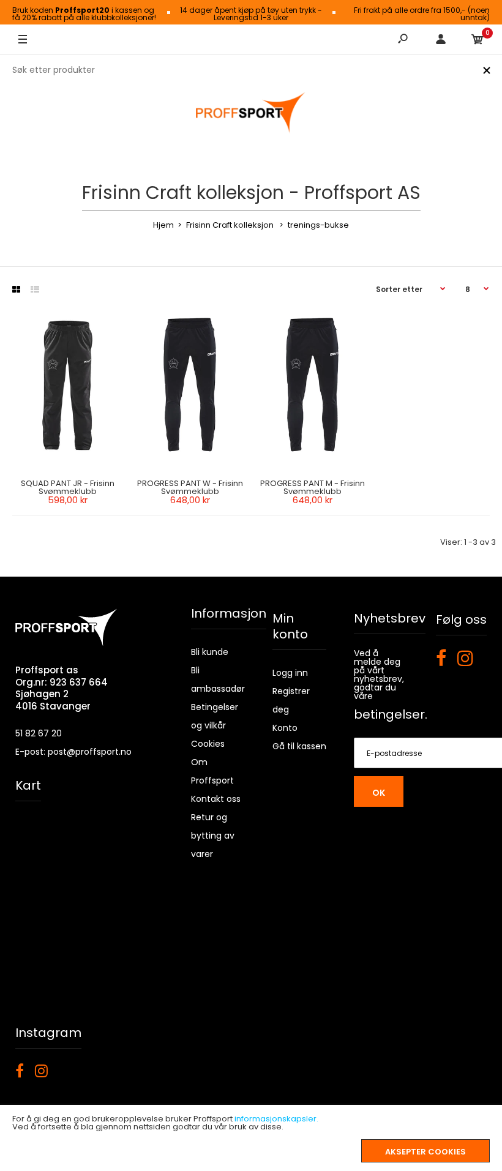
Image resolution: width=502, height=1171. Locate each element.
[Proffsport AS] (251, 113)
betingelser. (390, 714)
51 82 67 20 (38, 733)
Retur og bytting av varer (212, 835)
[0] (477, 40)
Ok (378, 793)
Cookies (208, 744)
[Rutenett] (16, 289)
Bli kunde (209, 652)
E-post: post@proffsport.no (73, 752)
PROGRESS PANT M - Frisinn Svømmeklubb (312, 487)
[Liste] (35, 289)
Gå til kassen (299, 746)
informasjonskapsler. (276, 1118)
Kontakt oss (216, 799)
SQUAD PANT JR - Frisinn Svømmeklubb (67, 487)
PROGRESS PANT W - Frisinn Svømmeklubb (190, 487)
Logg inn (290, 673)
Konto (285, 728)
